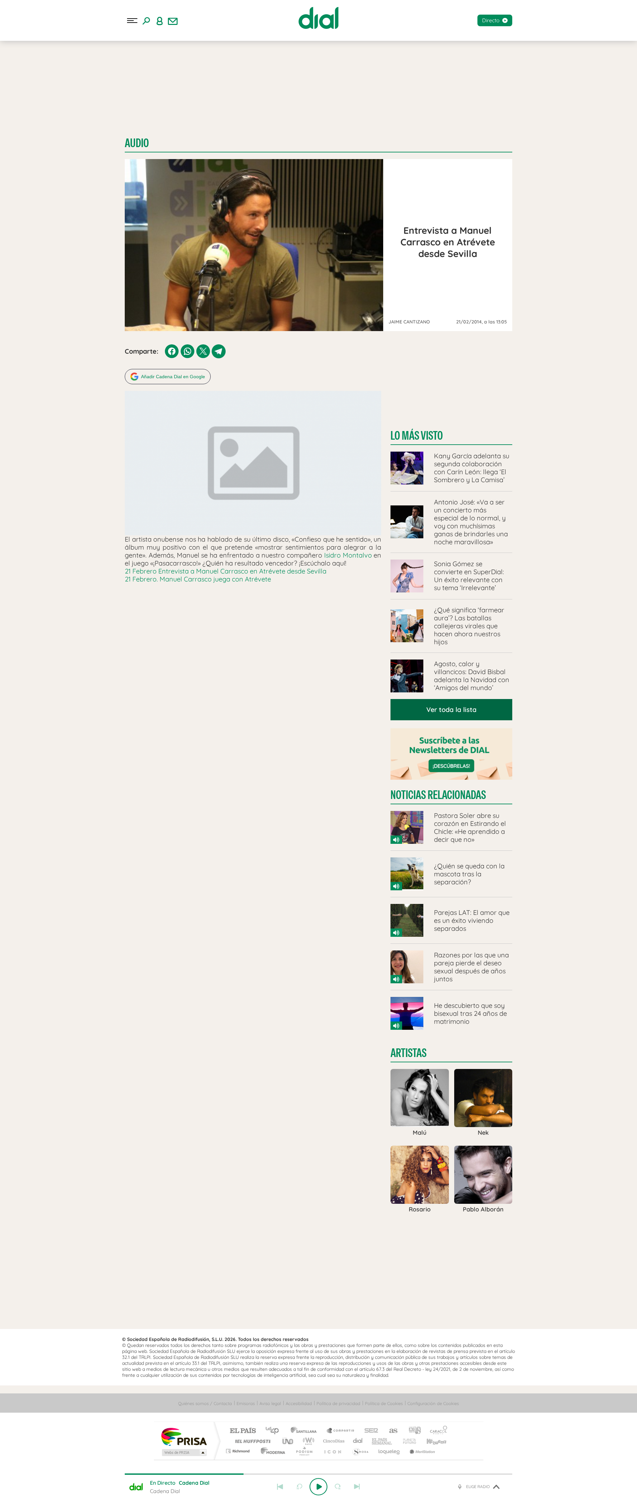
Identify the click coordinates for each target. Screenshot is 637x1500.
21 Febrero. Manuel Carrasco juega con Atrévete (198, 579)
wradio (307, 1441)
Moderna (271, 1451)
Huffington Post (251, 1441)
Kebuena (430, 1441)
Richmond (238, 1451)
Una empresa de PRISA (184, 1436)
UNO (288, 1441)
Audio (137, 143)
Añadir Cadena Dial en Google (173, 376)
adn (412, 1431)
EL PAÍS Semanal (382, 1441)
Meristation (421, 1451)
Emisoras (246, 1403)
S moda (360, 1451)
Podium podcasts (304, 1451)
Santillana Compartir (340, 1431)
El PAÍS (242, 1431)
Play (318, 1487)
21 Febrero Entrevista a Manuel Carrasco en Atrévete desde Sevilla (225, 571)
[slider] (318, 1474)
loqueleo (389, 1451)
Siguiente (357, 1487)
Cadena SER (369, 1431)
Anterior (280, 1487)
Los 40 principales (274, 1431)
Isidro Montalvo (348, 555)
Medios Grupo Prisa (183, 1452)
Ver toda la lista (451, 709)
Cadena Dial (358, 1441)
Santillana (305, 1431)
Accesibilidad (299, 1403)
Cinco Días (333, 1441)
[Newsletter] (172, 20)
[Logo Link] (318, 18)
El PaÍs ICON (332, 1451)
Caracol (436, 1431)
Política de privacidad (338, 1403)
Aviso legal (270, 1403)
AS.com (390, 1431)
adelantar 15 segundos (338, 1487)
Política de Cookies (384, 1403)
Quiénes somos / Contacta (205, 1403)
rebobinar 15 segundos (299, 1487)
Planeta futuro (406, 1441)
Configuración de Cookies (433, 1403)
